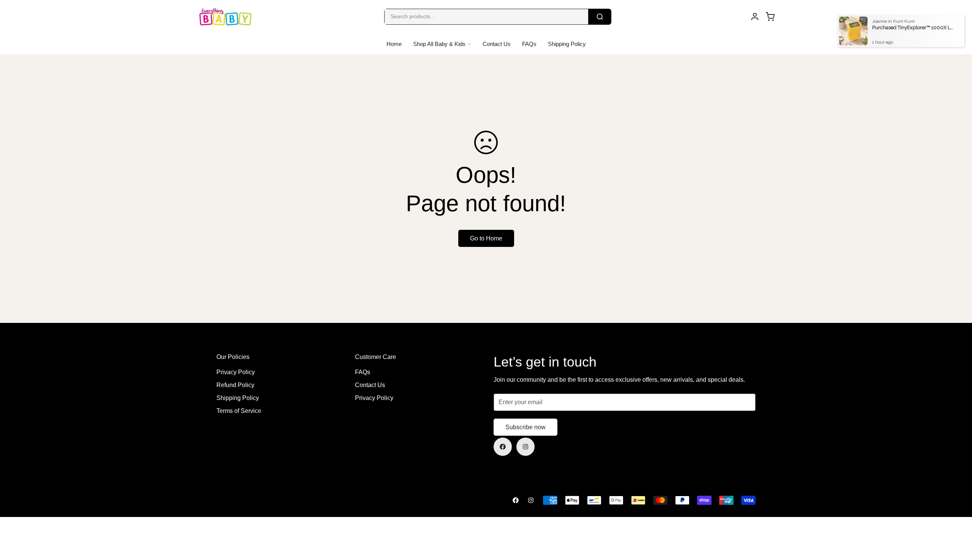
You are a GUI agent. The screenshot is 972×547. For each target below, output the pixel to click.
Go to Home (486, 238)
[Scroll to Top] (957, 505)
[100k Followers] (525, 447)
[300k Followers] (503, 447)
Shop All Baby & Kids (439, 44)
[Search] (600, 17)
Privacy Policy (235, 372)
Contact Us (497, 44)
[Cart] (770, 16)
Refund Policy (235, 385)
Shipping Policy (567, 44)
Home (394, 44)
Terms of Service (238, 411)
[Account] (754, 16)
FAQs (529, 44)
